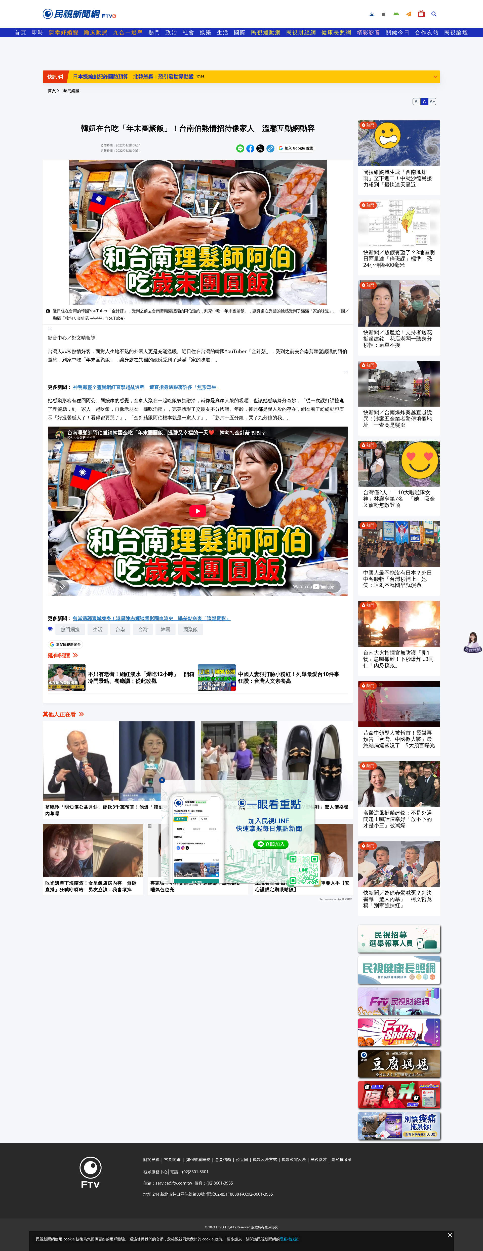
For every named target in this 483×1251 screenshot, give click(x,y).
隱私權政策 (289, 1238)
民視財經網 (301, 32)
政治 (172, 32)
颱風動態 (96, 32)
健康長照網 (336, 32)
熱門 (154, 32)
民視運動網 (266, 32)
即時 (38, 32)
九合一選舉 (128, 32)
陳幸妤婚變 (64, 32)
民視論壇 (456, 32)
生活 (223, 32)
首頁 (21, 32)
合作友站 (427, 32)
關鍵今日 (398, 32)
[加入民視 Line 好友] (241, 834)
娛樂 (206, 32)
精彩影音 (369, 32)
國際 (240, 32)
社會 (189, 32)
